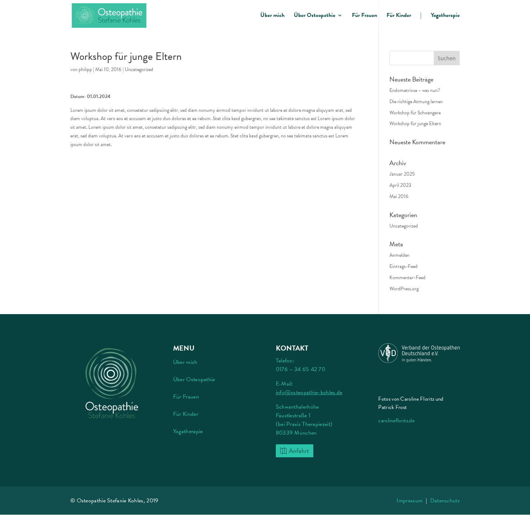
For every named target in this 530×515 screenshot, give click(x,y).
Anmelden (399, 255)
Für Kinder (399, 16)
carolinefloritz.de (396, 420)
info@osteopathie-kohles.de (309, 392)
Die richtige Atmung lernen (416, 101)
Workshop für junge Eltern (415, 123)
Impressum (410, 500)
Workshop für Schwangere (415, 112)
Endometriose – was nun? (414, 90)
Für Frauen (364, 16)
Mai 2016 (398, 196)
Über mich (272, 16)
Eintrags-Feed (403, 266)
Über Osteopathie (314, 16)
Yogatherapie (445, 16)
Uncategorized (139, 69)
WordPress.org (404, 288)
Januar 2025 (402, 174)
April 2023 (400, 185)
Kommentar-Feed (407, 277)
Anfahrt (299, 450)
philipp (85, 69)
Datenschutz (445, 500)
